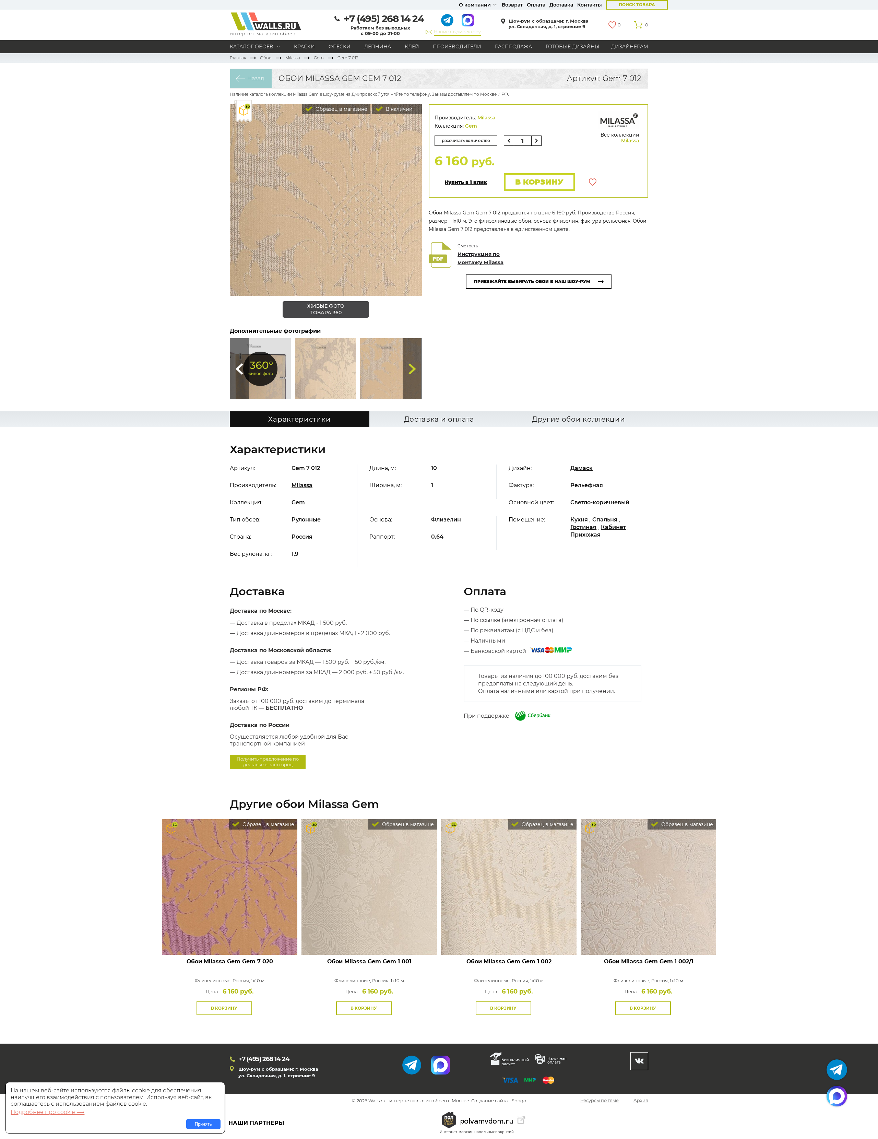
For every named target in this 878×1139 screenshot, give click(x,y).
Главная (238, 57)
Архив (640, 1101)
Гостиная (583, 527)
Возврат (512, 5)
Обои (266, 57)
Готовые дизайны (573, 47)
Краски (304, 47)
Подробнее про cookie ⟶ (47, 1112)
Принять (203, 1124)
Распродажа (513, 47)
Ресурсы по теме (599, 1101)
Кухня (579, 519)
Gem (319, 57)
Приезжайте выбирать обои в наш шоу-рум (532, 281)
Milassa (292, 57)
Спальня (604, 519)
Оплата (536, 5)
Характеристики (299, 419)
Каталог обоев (251, 47)
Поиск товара (637, 4)
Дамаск (581, 468)
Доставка (561, 5)
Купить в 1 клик (466, 182)
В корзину (539, 182)
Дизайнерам (629, 47)
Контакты (589, 5)
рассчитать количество (466, 140)
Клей (412, 47)
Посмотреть (230, 939)
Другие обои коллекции (578, 419)
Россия (302, 536)
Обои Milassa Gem (230, 961)
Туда (412, 368)
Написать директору (457, 31)
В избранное (592, 182)
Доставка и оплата (439, 419)
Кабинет (613, 527)
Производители (457, 47)
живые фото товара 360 (325, 309)
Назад (255, 78)
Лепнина (377, 47)
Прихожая (585, 534)
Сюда (239, 368)
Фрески (340, 47)
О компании (475, 5)
